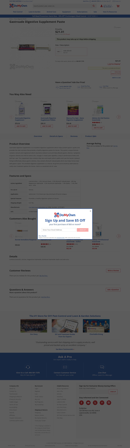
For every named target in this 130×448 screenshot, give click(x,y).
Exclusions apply (61, 237)
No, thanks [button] (42, 236)
